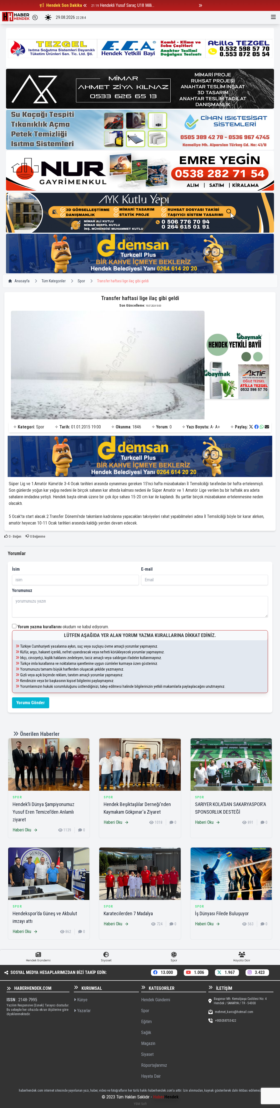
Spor (81, 281)
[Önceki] (85, 5)
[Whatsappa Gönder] (262, 426)
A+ (217, 426)
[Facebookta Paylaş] (256, 426)
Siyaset (147, 1054)
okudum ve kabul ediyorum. (63, 626)
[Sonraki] (200, 5)
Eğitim (146, 1021)
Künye (82, 999)
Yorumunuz (22, 590)
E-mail (147, 569)
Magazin (148, 1043)
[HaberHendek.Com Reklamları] (140, 47)
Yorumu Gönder (30, 702)
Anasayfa (22, 281)
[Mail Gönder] (267, 426)
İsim (16, 569)
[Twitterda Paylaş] (251, 426)
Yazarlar (83, 1010)
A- (212, 426)
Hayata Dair (151, 1076)
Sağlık (146, 1032)
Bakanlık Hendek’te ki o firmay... (126, 5)
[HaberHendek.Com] (16, 17)
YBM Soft (140, 1104)
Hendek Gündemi (155, 999)
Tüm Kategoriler (54, 281)
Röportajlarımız (154, 1065)
